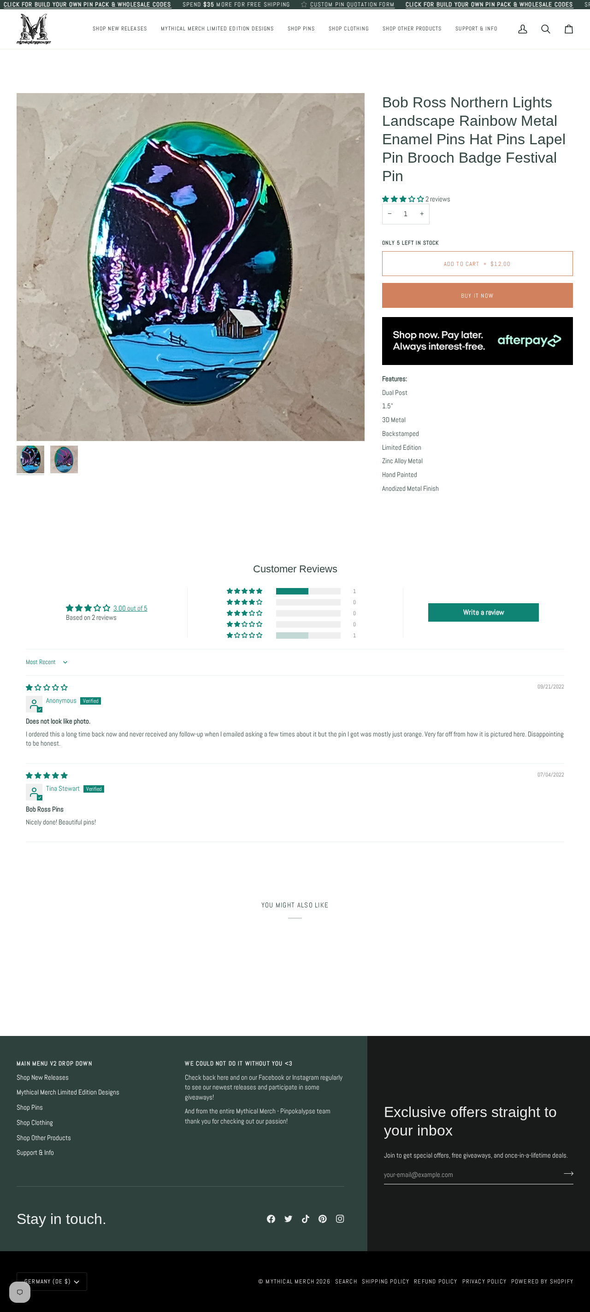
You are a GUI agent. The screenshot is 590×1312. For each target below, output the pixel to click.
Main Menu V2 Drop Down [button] (54, 1063)
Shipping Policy (386, 1281)
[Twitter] (288, 1219)
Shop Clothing (35, 1122)
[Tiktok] (305, 1219)
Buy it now (477, 296)
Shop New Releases (43, 1077)
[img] (47, 687)
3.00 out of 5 (130, 608)
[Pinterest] (323, 1219)
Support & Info (35, 1152)
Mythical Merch (290, 1281)
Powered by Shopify (542, 1281)
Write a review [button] (483, 612)
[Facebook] (271, 1219)
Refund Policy (435, 1281)
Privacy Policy (484, 1281)
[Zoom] (191, 267)
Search (346, 1281)
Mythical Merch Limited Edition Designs (68, 1092)
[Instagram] (340, 1219)
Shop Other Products (44, 1138)
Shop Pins (30, 1107)
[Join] (565, 1173)
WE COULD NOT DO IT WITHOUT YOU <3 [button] (239, 1063)
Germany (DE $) (47, 1281)
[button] (301, 29)
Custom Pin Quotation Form (352, 4)
